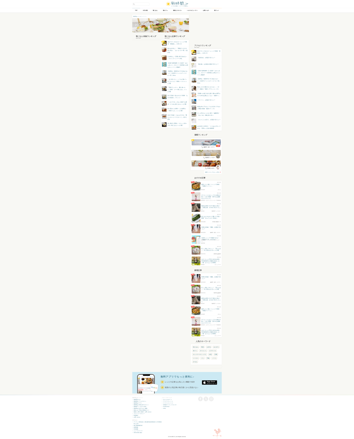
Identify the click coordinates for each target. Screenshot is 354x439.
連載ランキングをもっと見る (212, 172)
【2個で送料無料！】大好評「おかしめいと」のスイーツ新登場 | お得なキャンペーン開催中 (178, 65)
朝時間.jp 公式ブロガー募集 (140, 408)
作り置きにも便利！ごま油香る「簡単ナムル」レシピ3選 (177, 109)
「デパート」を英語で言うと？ (206, 100)
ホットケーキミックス (199, 354)
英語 (202, 347)
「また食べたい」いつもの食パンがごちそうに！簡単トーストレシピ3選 (177, 81)
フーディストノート (168, 401)
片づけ (195, 362)
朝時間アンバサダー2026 (140, 406)
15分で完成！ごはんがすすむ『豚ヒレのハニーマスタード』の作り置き (177, 117)
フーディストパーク (168, 403)
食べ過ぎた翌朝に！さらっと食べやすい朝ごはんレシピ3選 (177, 124)
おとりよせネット (167, 399)
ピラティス (212, 350)
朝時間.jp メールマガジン (140, 401)
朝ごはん (195, 347)
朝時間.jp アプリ (138, 403)
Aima (164, 408)
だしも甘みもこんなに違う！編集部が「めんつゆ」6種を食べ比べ (208, 114)
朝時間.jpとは (137, 399)
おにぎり (216, 347)
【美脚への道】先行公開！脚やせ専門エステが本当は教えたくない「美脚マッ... (207, 95)
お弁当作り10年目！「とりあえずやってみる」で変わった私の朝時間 (209, 127)
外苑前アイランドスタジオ (169, 404)
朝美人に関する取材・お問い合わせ (142, 412)
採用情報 (136, 427)
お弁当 (209, 347)
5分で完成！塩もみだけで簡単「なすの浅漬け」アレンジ (178, 96)
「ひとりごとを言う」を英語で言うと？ (208, 119)
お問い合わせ (137, 417)
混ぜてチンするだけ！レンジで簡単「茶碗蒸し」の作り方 (175, 43)
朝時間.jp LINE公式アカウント (141, 404)
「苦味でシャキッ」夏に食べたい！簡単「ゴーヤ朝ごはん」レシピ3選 (177, 89)
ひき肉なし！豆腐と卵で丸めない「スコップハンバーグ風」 (177, 57)
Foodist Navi (166, 406)
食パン (195, 350)
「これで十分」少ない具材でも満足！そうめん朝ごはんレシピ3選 (177, 103)
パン (202, 358)
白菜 (210, 354)
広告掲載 (136, 429)
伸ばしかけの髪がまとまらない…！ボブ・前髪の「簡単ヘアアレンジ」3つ (208, 88)
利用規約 (136, 415)
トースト (195, 358)
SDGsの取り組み (138, 432)
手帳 (208, 358)
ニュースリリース (138, 430)
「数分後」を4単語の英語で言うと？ (208, 64)
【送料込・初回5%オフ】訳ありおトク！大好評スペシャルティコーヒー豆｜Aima (177, 73)
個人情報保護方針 (138, 425)
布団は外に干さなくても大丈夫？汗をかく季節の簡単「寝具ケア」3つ (208, 107)
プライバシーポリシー (139, 413)
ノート (214, 358)
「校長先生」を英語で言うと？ (206, 57)
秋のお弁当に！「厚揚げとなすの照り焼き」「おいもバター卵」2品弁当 (178, 50)
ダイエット (203, 350)
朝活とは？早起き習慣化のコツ (141, 410)
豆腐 (216, 354)
